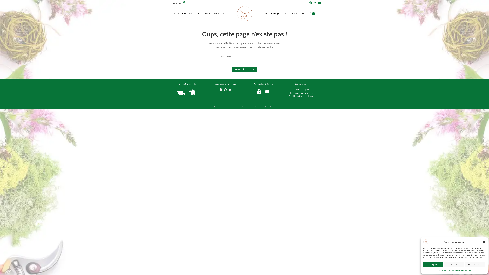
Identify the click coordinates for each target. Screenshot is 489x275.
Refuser (454, 264)
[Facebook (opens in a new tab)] (311, 2)
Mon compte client (174, 3)
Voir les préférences (475, 264)
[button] (484, 242)
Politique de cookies (444, 270)
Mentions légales (302, 89)
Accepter (433, 264)
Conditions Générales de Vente (302, 96)
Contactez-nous (301, 84)
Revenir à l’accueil (244, 69)
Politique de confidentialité (461, 270)
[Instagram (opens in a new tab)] (315, 2)
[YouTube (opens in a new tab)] (319, 2)
